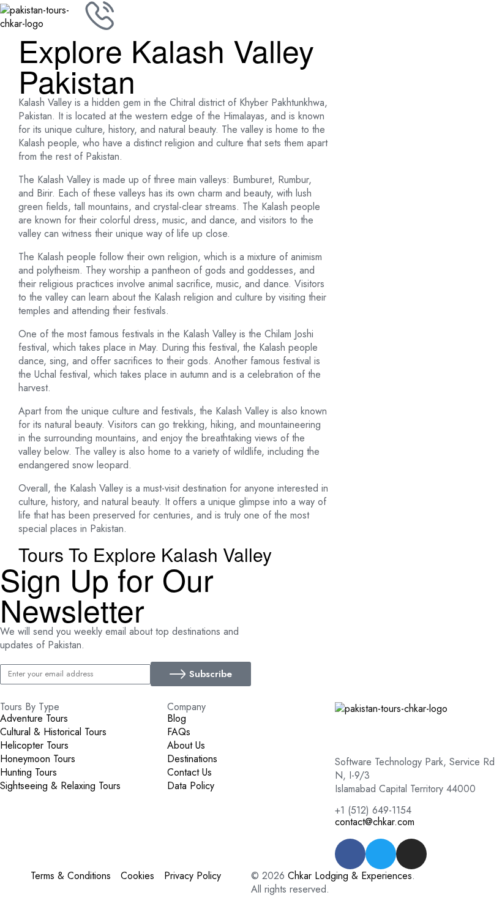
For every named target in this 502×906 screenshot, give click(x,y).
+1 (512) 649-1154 (373, 810)
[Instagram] (411, 854)
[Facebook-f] (350, 854)
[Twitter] (380, 854)
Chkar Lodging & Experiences (350, 876)
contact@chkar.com (374, 822)
